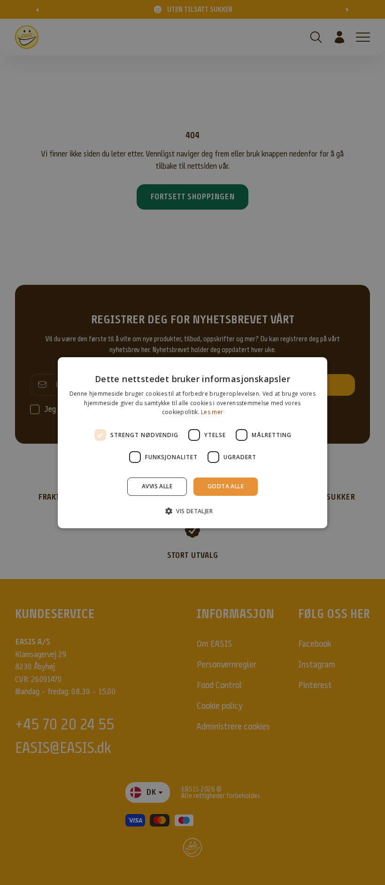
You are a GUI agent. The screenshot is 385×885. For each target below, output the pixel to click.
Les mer (212, 412)
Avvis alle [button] (157, 486)
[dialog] (192, 442)
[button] (192, 511)
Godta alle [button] (226, 486)
